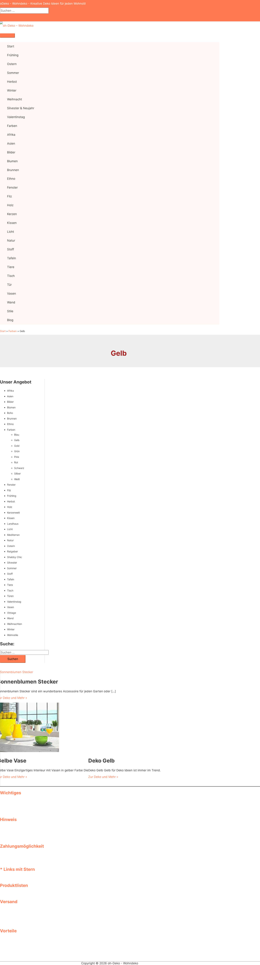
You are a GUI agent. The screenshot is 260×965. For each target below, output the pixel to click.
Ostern (11, 545)
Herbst (11, 501)
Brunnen (12, 418)
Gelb (16, 440)
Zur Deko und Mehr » (103, 777)
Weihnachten (14, 623)
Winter (11, 629)
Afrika (10, 390)
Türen (10, 595)
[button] (1, 17)
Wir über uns (16, 808)
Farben (11, 429)
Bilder (10, 401)
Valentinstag (14, 601)
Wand (10, 618)
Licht (10, 529)
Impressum (15, 804)
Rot (16, 462)
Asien (10, 396)
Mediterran (13, 534)
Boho (10, 412)
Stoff (10, 573)
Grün (17, 451)
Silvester (12, 562)
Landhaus (12, 523)
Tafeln (10, 579)
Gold (16, 445)
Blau (16, 434)
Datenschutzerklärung (22, 801)
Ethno (10, 424)
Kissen (11, 518)
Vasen (10, 607)
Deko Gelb (101, 760)
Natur (10, 540)
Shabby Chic (14, 557)
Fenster (11, 484)
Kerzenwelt (13, 512)
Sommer (12, 568)
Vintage (11, 612)
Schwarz (19, 468)
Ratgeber (12, 551)
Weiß (17, 479)
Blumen (11, 407)
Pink (16, 456)
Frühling (11, 495)
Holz (9, 506)
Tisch (10, 590)
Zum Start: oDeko (19, 811)
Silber (17, 473)
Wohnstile (12, 635)
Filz (9, 490)
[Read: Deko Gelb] (119, 751)
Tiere (10, 584)
